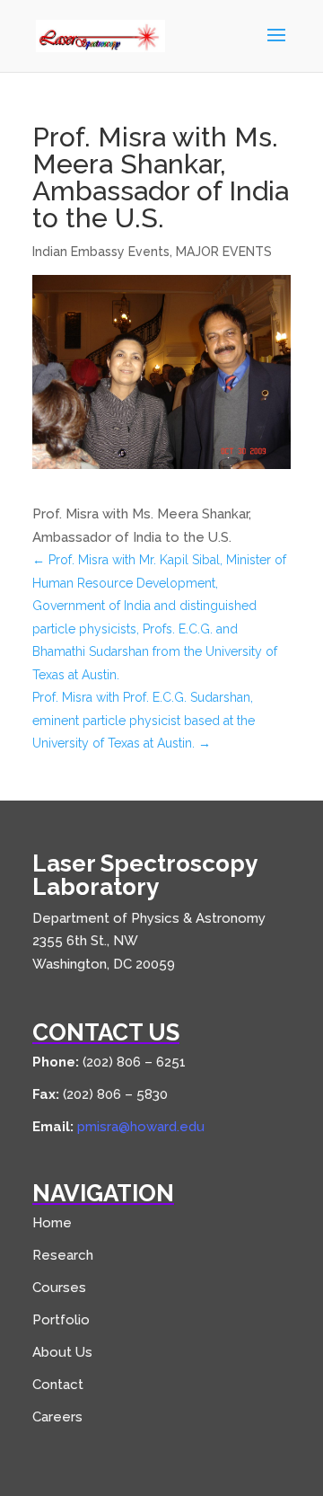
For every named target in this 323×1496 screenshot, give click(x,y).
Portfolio (61, 1320)
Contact (57, 1384)
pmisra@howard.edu (141, 1127)
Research (62, 1255)
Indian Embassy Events (101, 251)
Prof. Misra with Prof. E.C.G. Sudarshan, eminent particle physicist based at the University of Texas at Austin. (143, 720)
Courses (59, 1287)
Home (52, 1223)
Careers (57, 1417)
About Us (62, 1352)
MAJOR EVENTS (224, 251)
